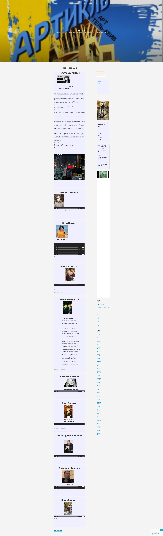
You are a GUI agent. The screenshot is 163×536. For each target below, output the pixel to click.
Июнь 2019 (98, 426)
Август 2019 (99, 423)
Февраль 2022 (99, 383)
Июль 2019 (98, 424)
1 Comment (62, 292)
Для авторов (99, 85)
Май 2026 (98, 334)
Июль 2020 (98, 409)
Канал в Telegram (100, 90)
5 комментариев (63, 369)
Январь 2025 (99, 348)
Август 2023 (99, 364)
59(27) (98, 320)
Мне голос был (96, 63)
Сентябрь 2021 (99, 390)
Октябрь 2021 (99, 389)
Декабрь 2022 (99, 372)
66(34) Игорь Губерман (102, 149)
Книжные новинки (103, 63)
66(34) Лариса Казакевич (102, 165)
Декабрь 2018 (99, 434)
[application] (69, 208)
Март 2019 (98, 430)
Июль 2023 (98, 365)
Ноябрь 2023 (99, 362)
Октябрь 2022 (99, 375)
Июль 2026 (98, 331)
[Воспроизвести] (55, 208)
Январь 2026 (99, 338)
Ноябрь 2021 (99, 388)
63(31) (98, 314)
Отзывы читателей (89, 63)
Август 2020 (99, 407)
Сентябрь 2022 (99, 376)
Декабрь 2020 (99, 402)
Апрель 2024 (99, 357)
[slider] (83, 208)
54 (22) (98, 327)
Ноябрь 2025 (99, 341)
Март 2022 (98, 382)
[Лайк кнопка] (55, 182)
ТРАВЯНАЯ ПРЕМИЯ (100, 304)
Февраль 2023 (99, 369)
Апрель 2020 (99, 413)
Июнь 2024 (98, 354)
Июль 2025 (98, 344)
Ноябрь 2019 (99, 420)
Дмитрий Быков (100, 133)
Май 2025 (98, 345)
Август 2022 (99, 378)
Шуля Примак (69, 223)
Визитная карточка (67, 63)
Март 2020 (98, 414)
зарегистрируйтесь (157, 533)
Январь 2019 (99, 433)
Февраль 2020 (99, 416)
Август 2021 (99, 392)
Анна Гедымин (69, 403)
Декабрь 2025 (99, 340)
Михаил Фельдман (69, 299)
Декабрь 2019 (99, 419)
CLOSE (161, 529)
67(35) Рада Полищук (104, 146)
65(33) (98, 311)
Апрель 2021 (99, 396)
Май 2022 (98, 379)
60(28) (98, 318)
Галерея (99, 83)
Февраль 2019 (99, 431)
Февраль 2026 (99, 337)
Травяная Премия (81, 63)
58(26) (98, 321)
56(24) (98, 324)
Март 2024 (98, 358)
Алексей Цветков (69, 266)
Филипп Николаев (69, 192)
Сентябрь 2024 (99, 352)
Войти (98, 92)
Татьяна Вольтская (69, 376)
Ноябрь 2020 (99, 403)
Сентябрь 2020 (99, 406)
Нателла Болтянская (69, 73)
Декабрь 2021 (99, 386)
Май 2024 (98, 355)
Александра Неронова (101, 128)
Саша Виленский (100, 137)
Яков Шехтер (57, 292)
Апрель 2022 (99, 381)
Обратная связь (100, 88)
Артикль (81, 30)
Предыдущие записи (58, 530)
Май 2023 (98, 368)
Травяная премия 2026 (101, 124)
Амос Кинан (100, 131)
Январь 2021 (99, 400)
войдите (152, 534)
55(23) (98, 325)
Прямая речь (100, 139)
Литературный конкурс (100, 310)
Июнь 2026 (98, 333)
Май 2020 (98, 412)
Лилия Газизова (69, 500)
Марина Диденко (100, 129)
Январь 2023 (99, 371)
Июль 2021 (98, 393)
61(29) (98, 317)
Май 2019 (98, 427)
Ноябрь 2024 (99, 351)
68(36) (99, 135)
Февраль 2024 (99, 359)
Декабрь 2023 (99, 361)
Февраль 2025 (99, 347)
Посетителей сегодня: (100, 97)
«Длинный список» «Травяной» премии (103, 307)
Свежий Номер (55, 63)
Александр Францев (69, 468)
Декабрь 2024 (99, 350)
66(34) (98, 308)
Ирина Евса (100, 141)
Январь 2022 (99, 385)
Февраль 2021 (99, 399)
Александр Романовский (69, 435)
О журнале (61, 63)
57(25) (98, 322)
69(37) (99, 126)
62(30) (98, 315)
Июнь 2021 (98, 395)
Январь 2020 (99, 417)
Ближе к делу (74, 63)
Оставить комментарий (64, 428)
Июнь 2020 (98, 410)
